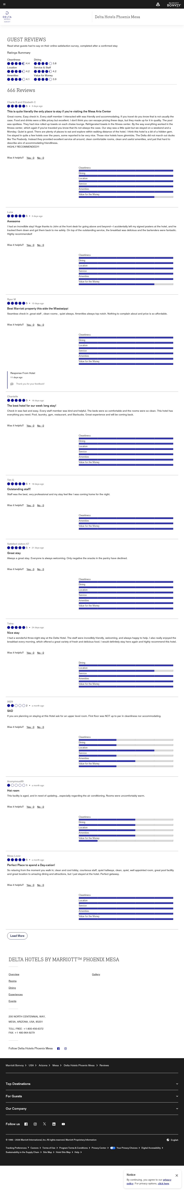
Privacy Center (99, 1148)
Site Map (47, 1152)
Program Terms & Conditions (73, 1148)
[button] (158, 4)
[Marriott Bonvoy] (172, 4)
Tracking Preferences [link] (16, 1148)
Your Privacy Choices (126, 1148)
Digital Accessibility (151, 1148)
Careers (34, 1148)
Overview (14, 974)
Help (77, 1152)
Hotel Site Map (63, 1152)
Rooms (13, 981)
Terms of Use (48, 1148)
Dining (12, 987)
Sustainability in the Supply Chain (22, 1152)
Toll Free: (26, 1028)
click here (163, 1183)
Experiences (16, 994)
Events (12, 1001)
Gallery (96, 974)
